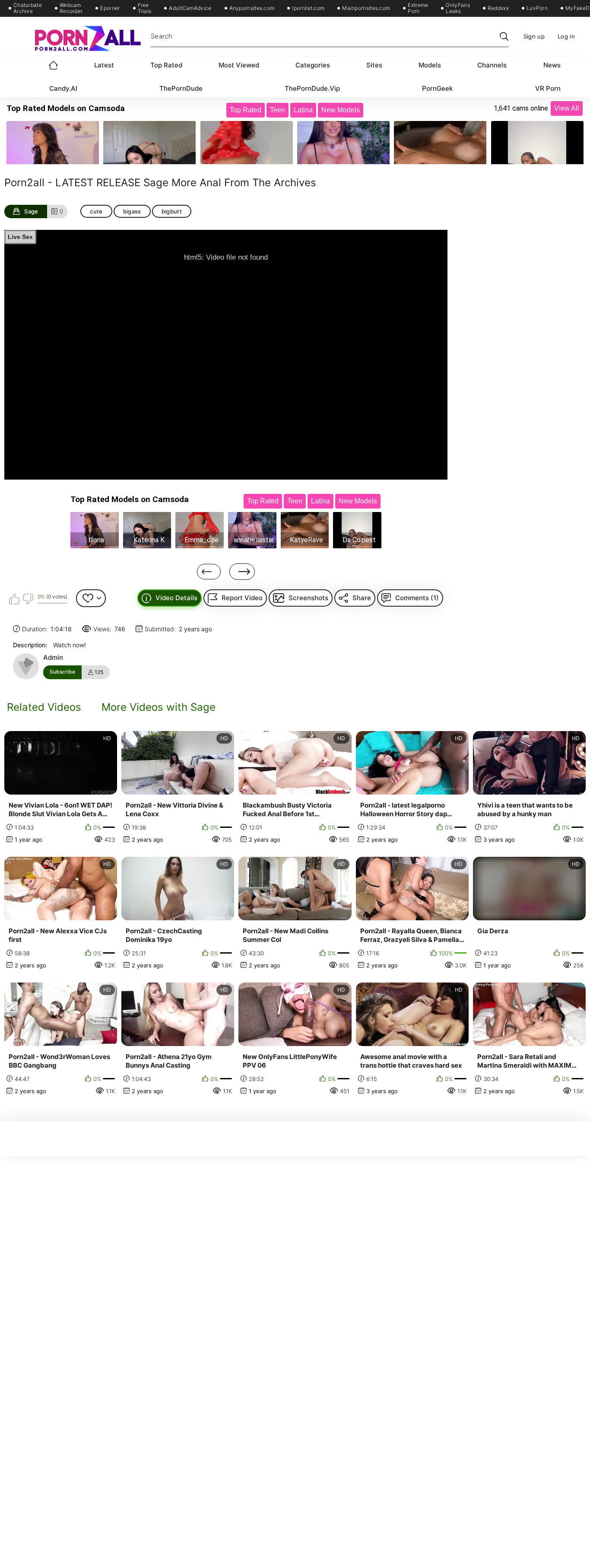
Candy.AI (63, 88)
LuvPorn (537, 8)
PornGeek (437, 88)
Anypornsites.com (252, 8)
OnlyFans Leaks (457, 8)
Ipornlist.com (308, 8)
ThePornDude (181, 88)
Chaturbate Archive (27, 8)
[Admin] (26, 666)
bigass (132, 211)
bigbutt (172, 211)
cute (96, 211)
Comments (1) (417, 598)
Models (430, 65)
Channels (492, 65)
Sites (374, 65)
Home (53, 65)
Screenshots (308, 598)
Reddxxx (498, 8)
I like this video (14, 598)
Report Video (242, 598)
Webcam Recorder (71, 8)
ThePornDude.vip (312, 88)
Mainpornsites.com (366, 8)
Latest (104, 65)
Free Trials (145, 8)
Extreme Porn (418, 8)
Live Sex (20, 236)
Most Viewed (239, 65)
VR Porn (548, 88)
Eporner (110, 8)
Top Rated (166, 65)
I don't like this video (27, 598)
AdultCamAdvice (190, 8)
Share (361, 598)
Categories (312, 65)
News (552, 65)
